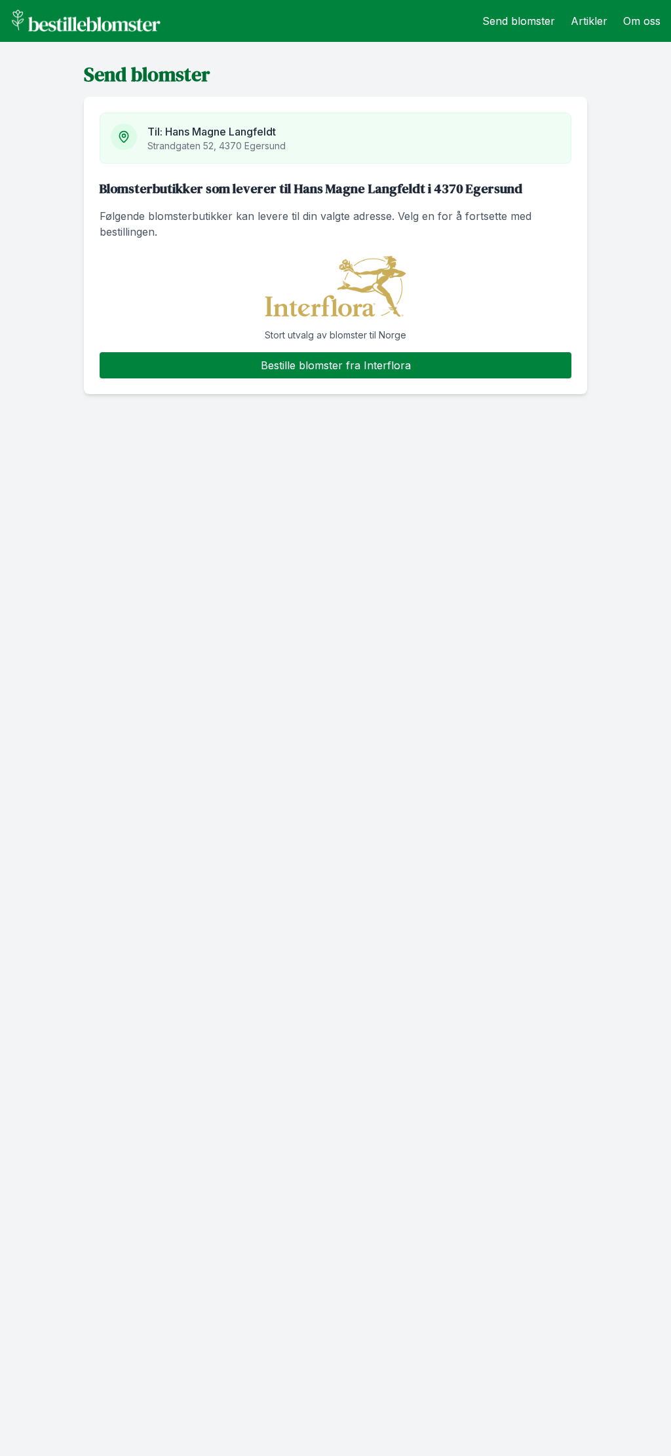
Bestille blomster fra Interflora (336, 365)
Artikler (589, 20)
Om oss (642, 20)
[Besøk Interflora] (335, 286)
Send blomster (518, 20)
